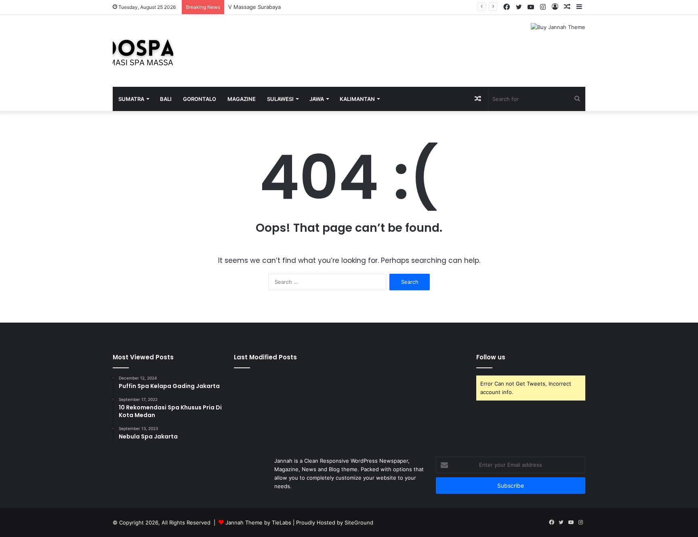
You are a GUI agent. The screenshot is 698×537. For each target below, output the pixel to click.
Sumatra (131, 99)
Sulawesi (280, 99)
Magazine (241, 99)
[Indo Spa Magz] (143, 51)
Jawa (316, 99)
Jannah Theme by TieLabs (258, 522)
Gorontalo (199, 99)
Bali (166, 99)
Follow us (490, 357)
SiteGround (359, 522)
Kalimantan (357, 99)
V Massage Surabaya (254, 7)
